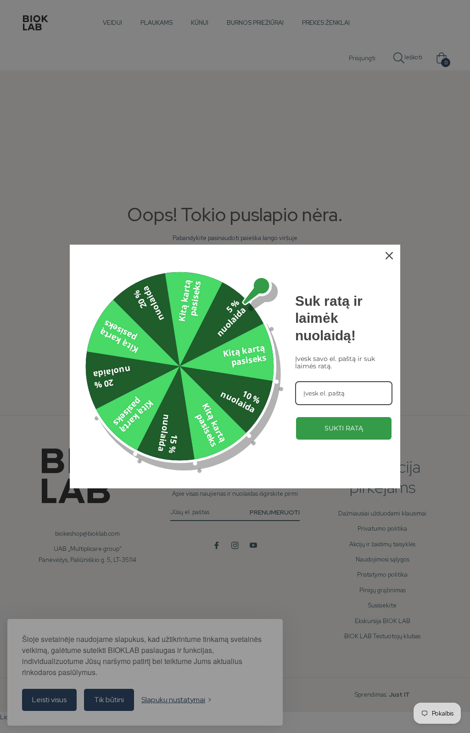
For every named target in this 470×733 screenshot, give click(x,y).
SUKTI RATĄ (344, 428)
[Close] (389, 256)
